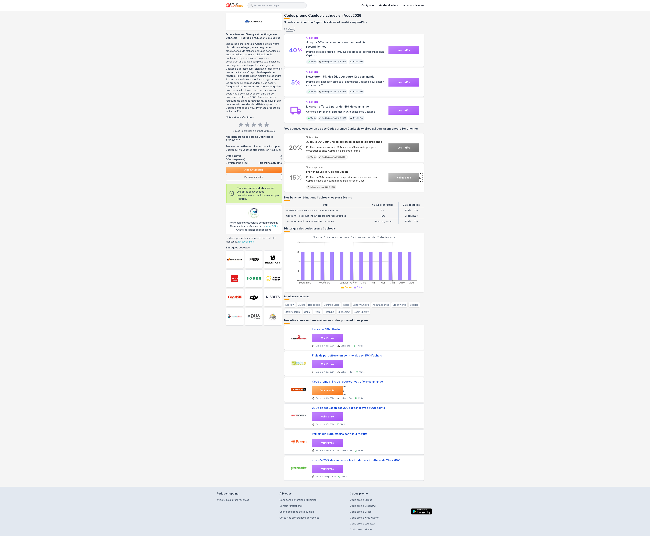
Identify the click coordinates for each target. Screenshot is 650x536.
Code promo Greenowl (363, 505)
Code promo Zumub (361, 499)
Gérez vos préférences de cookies (299, 517)
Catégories (367, 5)
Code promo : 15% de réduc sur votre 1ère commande (347, 381)
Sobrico (414, 304)
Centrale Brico (332, 304)
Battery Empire (361, 304)
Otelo (346, 304)
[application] (354, 264)
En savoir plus (246, 241)
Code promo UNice (361, 511)
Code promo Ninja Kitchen (364, 517)
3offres (290, 29)
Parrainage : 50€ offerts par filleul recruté (339, 434)
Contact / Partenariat (290, 505)
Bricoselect (344, 311)
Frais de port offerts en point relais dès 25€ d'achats (347, 355)
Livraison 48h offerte (326, 329)
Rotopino (329, 311)
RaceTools (314, 304)
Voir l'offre (404, 50)
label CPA (271, 226)
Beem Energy (361, 311)
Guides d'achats (389, 5)
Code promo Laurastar (362, 523)
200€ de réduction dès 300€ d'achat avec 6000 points (348, 407)
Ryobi (317, 311)
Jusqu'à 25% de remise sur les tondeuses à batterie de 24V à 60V (356, 460)
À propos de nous (413, 5)
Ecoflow (289, 304)
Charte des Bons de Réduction (296, 511)
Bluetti (301, 304)
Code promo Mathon (361, 529)
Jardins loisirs (292, 311)
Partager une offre (253, 177)
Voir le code (404, 177)
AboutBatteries (381, 304)
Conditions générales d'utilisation (298, 499)
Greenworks (399, 304)
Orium (307, 311)
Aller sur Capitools (253, 170)
